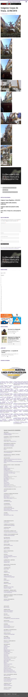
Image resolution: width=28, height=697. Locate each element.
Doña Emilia (6, 475)
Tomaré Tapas (6, 484)
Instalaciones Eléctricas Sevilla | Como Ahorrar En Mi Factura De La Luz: (20, 422)
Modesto (5, 481)
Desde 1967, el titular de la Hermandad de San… (11, 211)
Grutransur (6, 552)
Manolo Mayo (6, 478)
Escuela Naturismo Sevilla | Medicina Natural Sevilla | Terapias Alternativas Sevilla (6, 406)
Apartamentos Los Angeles (9, 445)
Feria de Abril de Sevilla (8, 545)
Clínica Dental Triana (8, 509)
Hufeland (5, 437)
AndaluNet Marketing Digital (9, 525)
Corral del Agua (7, 653)
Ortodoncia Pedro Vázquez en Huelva (11, 510)
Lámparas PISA (7, 562)
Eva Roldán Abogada (8, 434)
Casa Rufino (6, 470)
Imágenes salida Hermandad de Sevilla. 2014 (10, 207)
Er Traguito (6, 477)
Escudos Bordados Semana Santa (10, 591)
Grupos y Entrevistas (8, 575)
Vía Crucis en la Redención (14, 329)
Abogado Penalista (7, 433)
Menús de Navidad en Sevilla (9, 671)
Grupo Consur (6, 528)
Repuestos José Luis (7, 630)
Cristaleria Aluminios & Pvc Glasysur (11, 532)
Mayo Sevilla (6, 479)
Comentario (3, 222)
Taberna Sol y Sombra (8, 664)
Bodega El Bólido (7, 468)
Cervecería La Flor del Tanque (9, 473)
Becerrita (5, 467)
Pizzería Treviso (7, 625)
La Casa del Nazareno (8, 452)
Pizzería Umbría (7, 627)
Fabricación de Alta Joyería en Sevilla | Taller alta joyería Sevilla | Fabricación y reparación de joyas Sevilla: (6, 411)
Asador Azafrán (7, 646)
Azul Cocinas (6, 514)
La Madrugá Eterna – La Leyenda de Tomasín (9, 351)
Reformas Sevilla (7, 638)
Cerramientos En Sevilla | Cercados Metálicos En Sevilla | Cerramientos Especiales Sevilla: (20, 410)
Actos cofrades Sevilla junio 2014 (9, 187)
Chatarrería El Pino (7, 504)
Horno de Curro (7, 495)
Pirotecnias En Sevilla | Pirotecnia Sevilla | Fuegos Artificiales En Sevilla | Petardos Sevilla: (20, 414)
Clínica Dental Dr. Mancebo (9, 508)
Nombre (2, 232)
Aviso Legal (14, 694)
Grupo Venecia (6, 494)
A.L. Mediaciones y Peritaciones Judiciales (11, 618)
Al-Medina (6, 645)
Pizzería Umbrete (7, 626)
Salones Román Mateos (8, 498)
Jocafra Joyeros (6, 522)
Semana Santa (4, 13)
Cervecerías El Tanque (8, 471)
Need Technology (7, 565)
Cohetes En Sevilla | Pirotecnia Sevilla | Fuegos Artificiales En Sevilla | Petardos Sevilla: (20, 406)
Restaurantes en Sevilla (8, 669)
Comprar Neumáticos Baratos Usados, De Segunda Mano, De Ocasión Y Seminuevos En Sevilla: (20, 390)
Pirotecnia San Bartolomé (8, 621)
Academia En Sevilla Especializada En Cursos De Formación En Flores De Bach (6, 402)
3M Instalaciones (7, 538)
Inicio (5, 694)
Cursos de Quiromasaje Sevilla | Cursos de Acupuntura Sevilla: (6, 394)
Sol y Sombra (6, 482)
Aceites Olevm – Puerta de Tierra (10, 441)
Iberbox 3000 (6, 542)
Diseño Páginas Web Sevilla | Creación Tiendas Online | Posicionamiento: (6, 386)
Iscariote (5, 490)
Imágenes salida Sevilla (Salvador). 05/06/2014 (9, 203)
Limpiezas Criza (7, 572)
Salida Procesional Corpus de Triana (10, 192)
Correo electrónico (4, 236)
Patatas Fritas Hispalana (8, 610)
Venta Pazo (6, 485)
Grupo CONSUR (7, 637)
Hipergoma (6, 597)
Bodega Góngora (7, 469)
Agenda (9, 694)
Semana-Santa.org (7, 681)
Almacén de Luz (7, 561)
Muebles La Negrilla (7, 588)
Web (1, 240)
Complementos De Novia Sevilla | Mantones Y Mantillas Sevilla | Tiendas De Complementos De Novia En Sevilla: (20, 419)
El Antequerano (7, 689)
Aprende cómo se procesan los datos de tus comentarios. (11, 248)
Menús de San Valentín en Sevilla (10, 672)
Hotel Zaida (6, 557)
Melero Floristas (7, 548)
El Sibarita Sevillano (7, 486)
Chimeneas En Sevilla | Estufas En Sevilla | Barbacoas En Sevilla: (20, 387)
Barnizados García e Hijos (9, 515)
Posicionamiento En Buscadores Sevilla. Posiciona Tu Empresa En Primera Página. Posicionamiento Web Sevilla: (20, 399)
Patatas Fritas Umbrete (8, 611)
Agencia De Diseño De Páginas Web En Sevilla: (20, 404)
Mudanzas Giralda (7, 583)
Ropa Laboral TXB (7, 675)
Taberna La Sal (6, 483)
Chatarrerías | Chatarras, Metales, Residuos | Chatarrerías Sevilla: (6, 420)
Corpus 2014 (5, 189)
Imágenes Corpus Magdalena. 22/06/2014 (10, 200)
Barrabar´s (6, 466)
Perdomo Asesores (7, 455)
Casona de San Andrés (8, 555)
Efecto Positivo (6, 607)
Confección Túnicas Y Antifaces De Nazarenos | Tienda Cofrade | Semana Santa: (6, 382)
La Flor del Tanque (7, 659)
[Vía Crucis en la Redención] (4, 334)
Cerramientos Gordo (8, 501)
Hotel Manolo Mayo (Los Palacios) (10, 556)
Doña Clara (6, 474)
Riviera (5, 491)
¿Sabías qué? (3, 348)
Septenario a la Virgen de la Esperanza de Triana (14, 337)
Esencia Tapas (6, 476)
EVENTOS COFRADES (4, 326)
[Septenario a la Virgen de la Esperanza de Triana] (4, 342)
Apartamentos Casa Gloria (9, 444)
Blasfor (5, 449)
